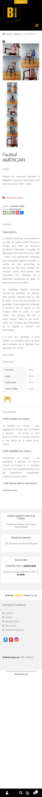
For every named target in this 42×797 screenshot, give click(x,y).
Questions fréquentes (14, 630)
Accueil (9, 34)
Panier (32, 790)
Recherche (21, 793)
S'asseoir (17, 34)
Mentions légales (12, 621)
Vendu (21, 206)
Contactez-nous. (9, 490)
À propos (9, 613)
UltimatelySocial (21, 674)
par (20, 574)
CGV (32, 657)
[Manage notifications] (27, 793)
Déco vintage (15, 209)
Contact (8, 617)
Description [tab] (7, 224)
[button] (3, 41)
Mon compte (10, 625)
